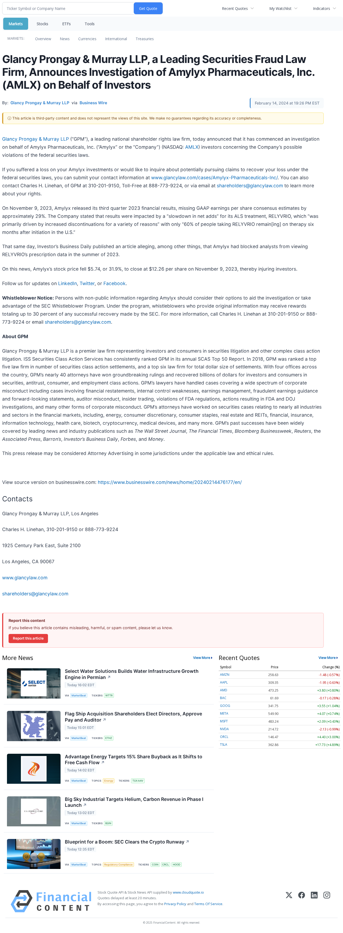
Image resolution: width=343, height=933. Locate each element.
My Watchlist (280, 8)
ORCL (224, 736)
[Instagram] (326, 901)
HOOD (176, 864)
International (116, 38)
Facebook (114, 283)
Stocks (42, 23)
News (65, 38)
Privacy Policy (175, 903)
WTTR (109, 695)
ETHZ (108, 738)
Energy (108, 780)
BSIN (108, 823)
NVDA (224, 729)
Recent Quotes (235, 8)
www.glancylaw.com (24, 577)
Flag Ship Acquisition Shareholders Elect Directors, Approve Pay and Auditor (133, 717)
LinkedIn (67, 283)
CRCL (165, 864)
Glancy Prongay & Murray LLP (35, 139)
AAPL (224, 682)
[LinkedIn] (314, 901)
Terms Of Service (208, 903)
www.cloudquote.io (188, 892)
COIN (155, 864)
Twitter (87, 283)
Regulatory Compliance (118, 864)
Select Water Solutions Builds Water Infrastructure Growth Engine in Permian (132, 674)
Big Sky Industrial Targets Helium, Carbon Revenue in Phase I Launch (134, 802)
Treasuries (145, 38)
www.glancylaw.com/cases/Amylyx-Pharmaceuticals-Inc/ (214, 177)
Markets (16, 23)
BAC (223, 698)
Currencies (87, 38)
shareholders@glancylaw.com (250, 185)
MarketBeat (79, 695)
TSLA (223, 744)
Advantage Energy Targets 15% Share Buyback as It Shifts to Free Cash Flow (133, 760)
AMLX (191, 147)
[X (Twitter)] (289, 901)
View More (201, 657)
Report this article (28, 638)
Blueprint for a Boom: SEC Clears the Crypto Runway (127, 842)
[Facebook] (301, 901)
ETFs (66, 23)
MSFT (224, 721)
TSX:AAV (137, 780)
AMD (223, 690)
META (224, 713)
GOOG (225, 705)
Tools (90, 23)
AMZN (224, 674)
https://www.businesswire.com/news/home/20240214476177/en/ (170, 482)
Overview (43, 38)
